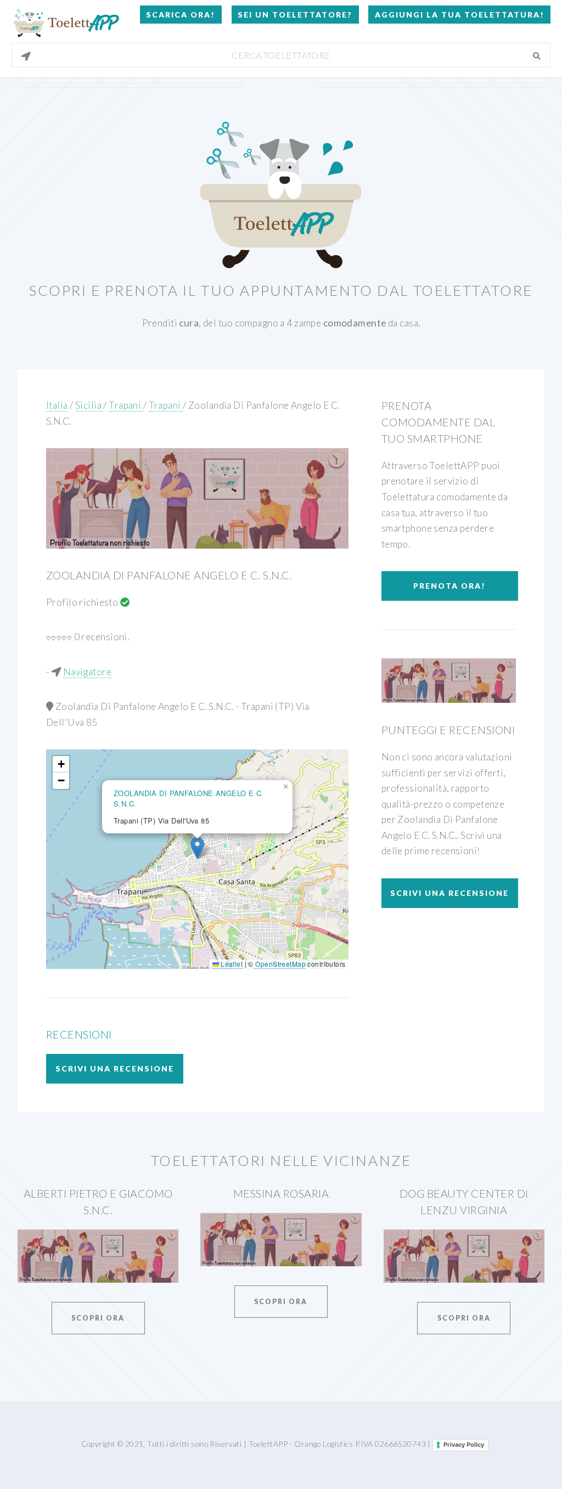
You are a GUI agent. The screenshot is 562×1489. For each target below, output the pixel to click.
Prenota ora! (449, 585)
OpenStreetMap (280, 963)
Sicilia (89, 405)
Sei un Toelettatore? (295, 14)
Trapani (126, 405)
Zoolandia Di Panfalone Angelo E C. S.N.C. (169, 575)
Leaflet (231, 963)
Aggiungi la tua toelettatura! (459, 14)
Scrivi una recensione (114, 1068)
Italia (57, 405)
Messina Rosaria (281, 1193)
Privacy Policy (463, 1444)
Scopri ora (98, 1318)
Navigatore (87, 672)
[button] (197, 848)
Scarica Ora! (180, 14)
